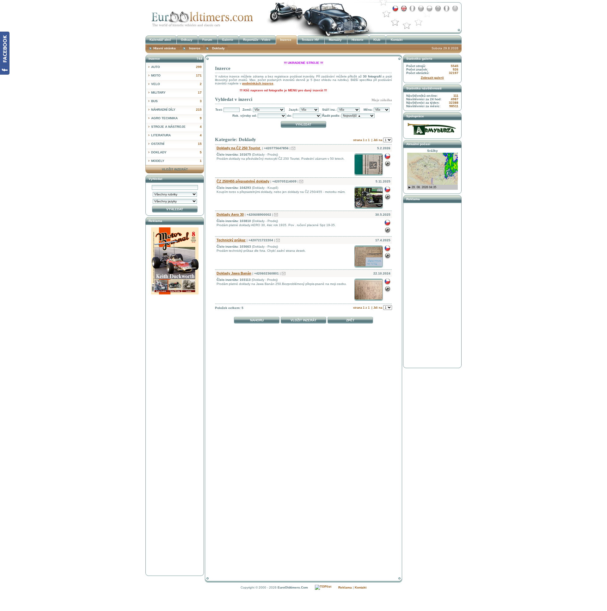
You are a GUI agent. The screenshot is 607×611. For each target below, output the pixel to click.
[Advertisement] (303, 340)
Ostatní (176, 143)
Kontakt (396, 39)
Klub (376, 39)
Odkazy (187, 39)
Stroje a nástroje (176, 126)
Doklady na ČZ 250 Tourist (239, 148)
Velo (176, 84)
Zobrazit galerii (432, 77)
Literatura (176, 135)
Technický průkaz (231, 240)
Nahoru (257, 320)
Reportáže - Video (256, 39)
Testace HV (310, 39)
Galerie (227, 39)
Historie (358, 39)
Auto (176, 67)
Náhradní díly (176, 109)
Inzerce (200, 17)
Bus (176, 101)
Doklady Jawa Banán (234, 273)
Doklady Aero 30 (230, 214)
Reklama (345, 587)
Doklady (176, 152)
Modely (176, 161)
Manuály (335, 39)
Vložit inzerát (303, 320)
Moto (176, 75)
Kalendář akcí (160, 39)
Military (176, 92)
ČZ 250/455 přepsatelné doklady (243, 181)
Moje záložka (381, 100)
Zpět (350, 320)
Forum (207, 39)
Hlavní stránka (164, 48)
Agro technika (176, 118)
